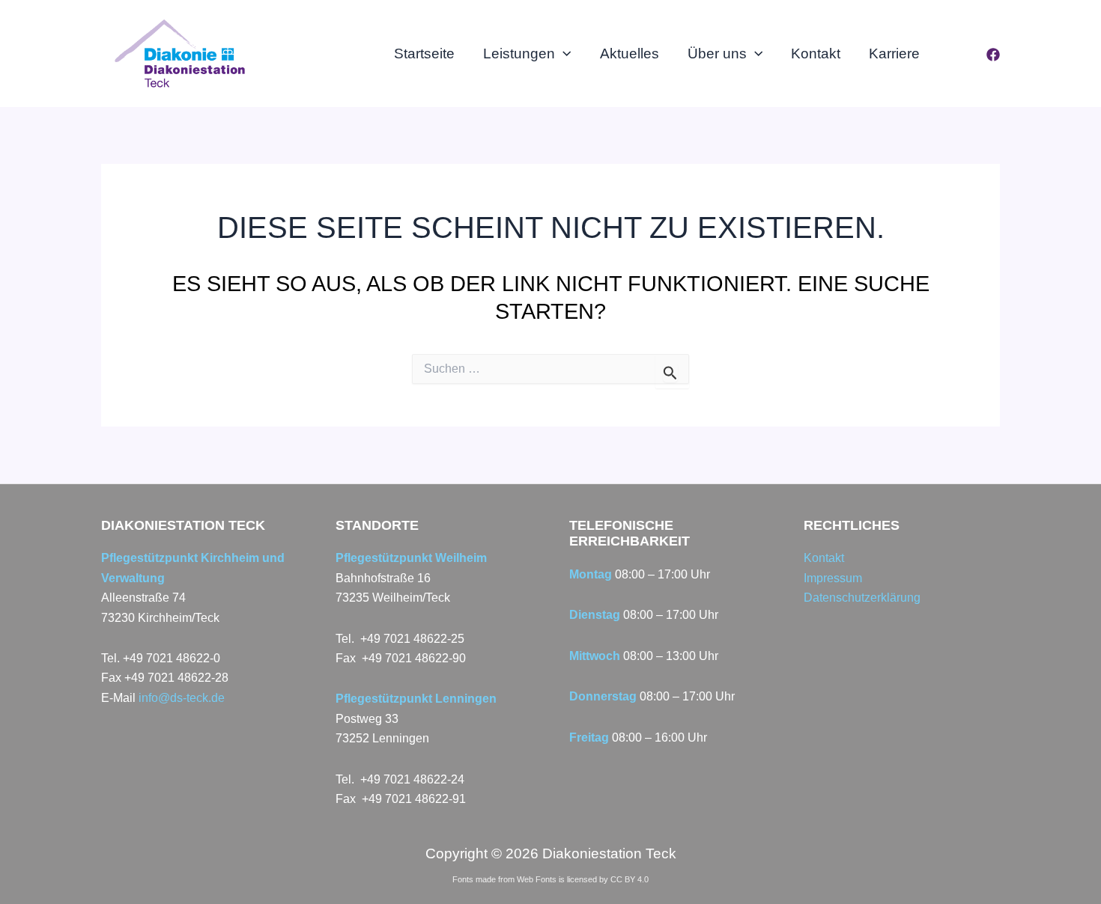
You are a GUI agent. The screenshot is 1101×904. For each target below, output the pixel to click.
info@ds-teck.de (182, 697)
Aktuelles (629, 53)
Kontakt (815, 53)
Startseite (424, 53)
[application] (563, 54)
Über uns (717, 53)
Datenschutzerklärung (862, 597)
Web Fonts (536, 879)
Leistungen (519, 53)
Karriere (894, 53)
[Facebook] (993, 54)
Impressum (833, 578)
